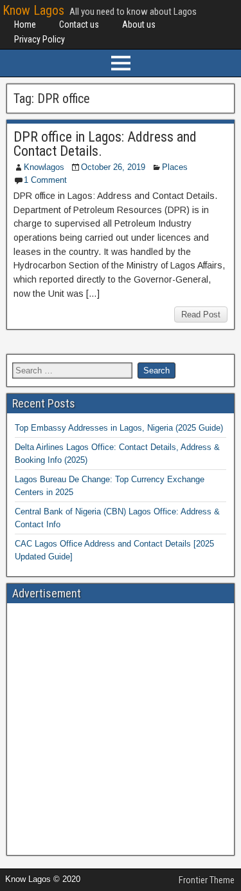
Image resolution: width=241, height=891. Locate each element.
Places (175, 167)
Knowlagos (44, 167)
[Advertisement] (120, 729)
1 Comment (45, 180)
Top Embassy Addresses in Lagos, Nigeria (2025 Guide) (119, 428)
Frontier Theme (207, 880)
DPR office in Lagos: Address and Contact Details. (105, 144)
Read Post (200, 314)
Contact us (79, 24)
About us (139, 24)
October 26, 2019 (113, 167)
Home (25, 24)
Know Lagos (33, 10)
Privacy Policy (39, 39)
